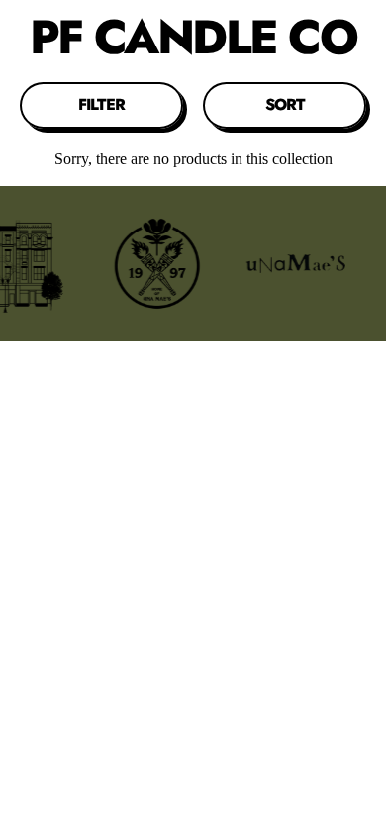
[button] (101, 105)
